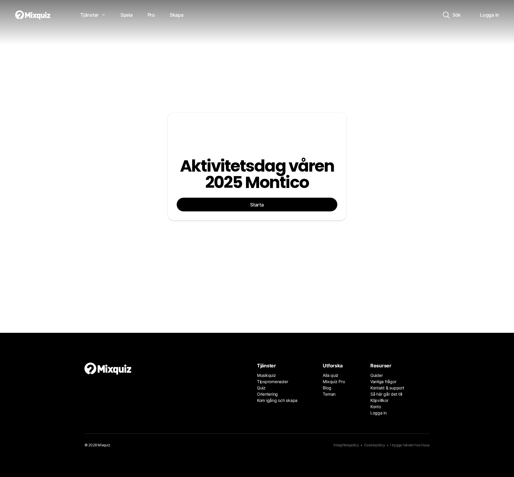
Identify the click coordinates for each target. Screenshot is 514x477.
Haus (425, 445)
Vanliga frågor (383, 381)
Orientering (267, 394)
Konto (375, 406)
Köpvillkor (379, 400)
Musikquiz (266, 375)
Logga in (378, 412)
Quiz (261, 387)
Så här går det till (386, 394)
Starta (257, 204)
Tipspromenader (272, 381)
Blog (327, 387)
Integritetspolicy (346, 445)
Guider (376, 375)
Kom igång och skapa (277, 400)
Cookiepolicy (374, 445)
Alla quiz (331, 375)
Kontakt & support (387, 387)
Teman (329, 394)
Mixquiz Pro (334, 381)
